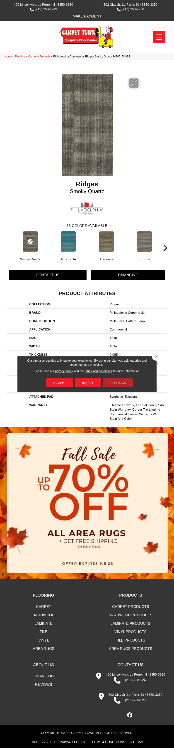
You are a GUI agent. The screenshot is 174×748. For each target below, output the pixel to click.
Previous (8, 241)
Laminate (43, 623)
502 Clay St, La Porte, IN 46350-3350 (130, 4)
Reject (88, 382)
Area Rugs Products (130, 649)
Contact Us (48, 275)
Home (8, 56)
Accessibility (43, 741)
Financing (128, 275)
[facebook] (130, 715)
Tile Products (130, 640)
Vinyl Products (130, 632)
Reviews (43, 684)
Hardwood (43, 615)
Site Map (137, 741)
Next (165, 241)
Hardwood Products (130, 615)
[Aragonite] (106, 241)
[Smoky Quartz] (30, 241)
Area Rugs (43, 649)
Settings (118, 382)
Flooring (20, 56)
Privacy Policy (73, 741)
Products (44, 56)
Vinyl (43, 640)
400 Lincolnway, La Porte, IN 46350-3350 (43, 4)
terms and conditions (98, 371)
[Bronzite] (144, 241)
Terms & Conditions (107, 741)
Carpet (32, 56)
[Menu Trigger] (159, 37)
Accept (59, 382)
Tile (43, 632)
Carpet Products (130, 607)
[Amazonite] (68, 241)
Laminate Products (130, 623)
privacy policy (64, 371)
